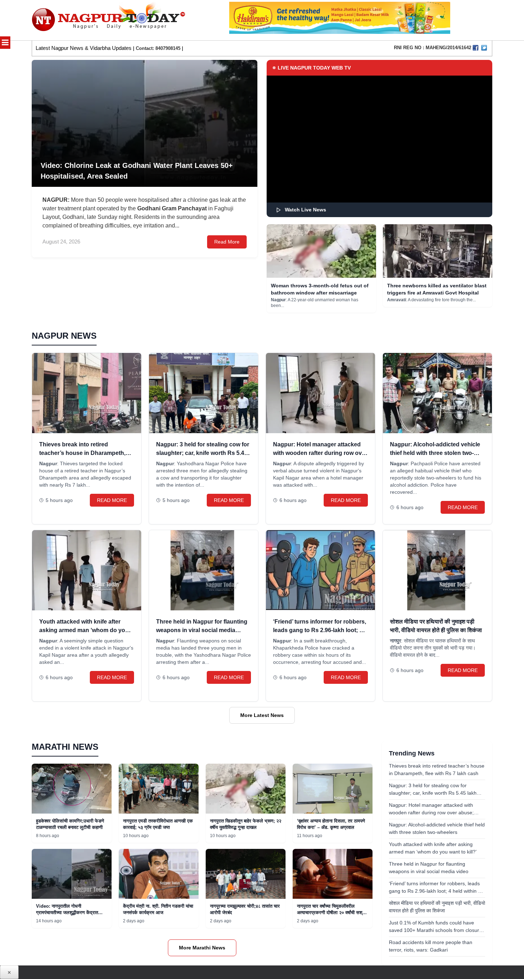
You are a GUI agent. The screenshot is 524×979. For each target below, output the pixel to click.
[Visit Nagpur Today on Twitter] (484, 48)
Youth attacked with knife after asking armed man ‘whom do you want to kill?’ (84, 630)
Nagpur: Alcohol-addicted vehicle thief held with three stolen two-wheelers (435, 453)
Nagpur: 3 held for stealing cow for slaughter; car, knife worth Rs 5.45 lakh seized (202, 453)
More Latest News (262, 715)
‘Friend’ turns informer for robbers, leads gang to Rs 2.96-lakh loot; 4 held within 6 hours (319, 630)
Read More (227, 242)
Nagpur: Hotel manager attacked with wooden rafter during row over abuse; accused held (320, 453)
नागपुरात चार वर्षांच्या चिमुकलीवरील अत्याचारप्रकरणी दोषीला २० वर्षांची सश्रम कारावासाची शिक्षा (332, 912)
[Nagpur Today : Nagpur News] (109, 20)
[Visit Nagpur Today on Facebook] (475, 48)
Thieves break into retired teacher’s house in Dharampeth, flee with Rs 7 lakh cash (82, 453)
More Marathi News (202, 947)
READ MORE (112, 500)
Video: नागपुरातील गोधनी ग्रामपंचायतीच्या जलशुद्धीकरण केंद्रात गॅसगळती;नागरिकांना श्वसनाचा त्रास (67, 912)
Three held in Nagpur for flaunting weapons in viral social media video (201, 630)
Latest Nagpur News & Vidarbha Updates (84, 48)
